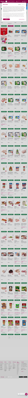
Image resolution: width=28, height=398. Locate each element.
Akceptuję (6, 19)
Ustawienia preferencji (21, 19)
